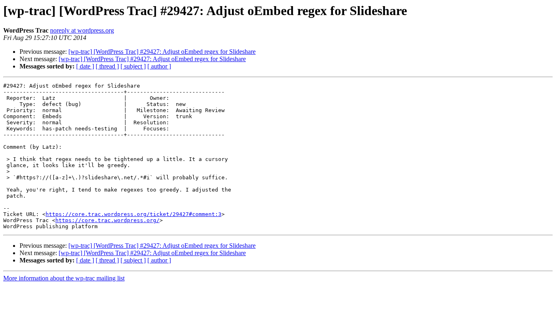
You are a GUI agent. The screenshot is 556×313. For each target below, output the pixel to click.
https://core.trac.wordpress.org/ (107, 220)
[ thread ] (107, 66)
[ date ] (85, 66)
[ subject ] (133, 66)
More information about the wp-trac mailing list (64, 278)
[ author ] (159, 66)
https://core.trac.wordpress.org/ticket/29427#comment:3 (133, 214)
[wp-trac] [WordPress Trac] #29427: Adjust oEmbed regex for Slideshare (162, 51)
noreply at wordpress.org (82, 30)
